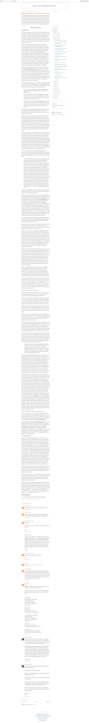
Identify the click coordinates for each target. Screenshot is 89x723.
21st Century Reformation (42, 715)
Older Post (48, 701)
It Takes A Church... (42, 717)
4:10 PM (27, 566)
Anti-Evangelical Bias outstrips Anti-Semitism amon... (60, 49)
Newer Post (24, 701)
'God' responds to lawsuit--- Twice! (60, 51)
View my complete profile (58, 114)
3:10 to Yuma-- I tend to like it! (60, 62)
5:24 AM (27, 696)
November (57, 35)
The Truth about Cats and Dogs (60, 64)
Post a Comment (25, 699)
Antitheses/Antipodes (58, 75)
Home (36, 701)
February (56, 92)
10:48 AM (27, 661)
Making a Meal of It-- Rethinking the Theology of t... (60, 67)
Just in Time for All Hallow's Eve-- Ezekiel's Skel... (60, 54)
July (56, 83)
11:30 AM (27, 509)
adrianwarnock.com (42, 714)
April (56, 88)
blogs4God (42, 720)
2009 (55, 28)
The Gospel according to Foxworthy (59, 73)
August (56, 81)
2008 (55, 30)
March (56, 90)
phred (26, 583)
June (56, 84)
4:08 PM (27, 559)
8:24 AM (27, 634)
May (56, 86)
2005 (55, 97)
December (57, 33)
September (57, 38)
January (56, 93)
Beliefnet (54, 107)
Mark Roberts (42, 719)
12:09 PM (27, 531)
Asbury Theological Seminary (57, 105)
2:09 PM (27, 550)
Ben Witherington (44, 6)
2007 (55, 31)
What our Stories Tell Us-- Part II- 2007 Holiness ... (60, 42)
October (56, 37)
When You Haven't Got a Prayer (60, 40)
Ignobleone (27, 637)
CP (25, 562)
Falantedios (27, 664)
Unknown (26, 505)
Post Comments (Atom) (31, 704)
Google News (54, 103)
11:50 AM (27, 517)
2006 (55, 96)
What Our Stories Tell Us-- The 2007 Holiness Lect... (60, 46)
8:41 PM (27, 580)
